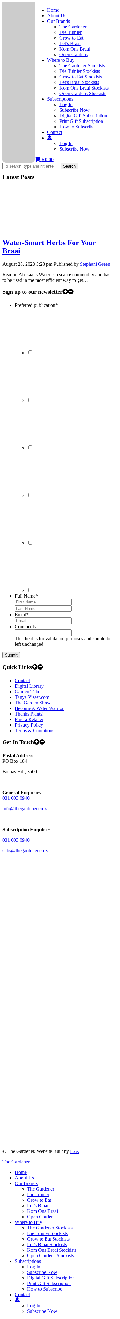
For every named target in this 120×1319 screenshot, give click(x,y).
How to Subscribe (76, 126)
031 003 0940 (16, 798)
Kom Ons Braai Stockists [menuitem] (51, 1250)
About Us (56, 15)
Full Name (26, 596)
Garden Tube (27, 691)
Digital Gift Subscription (83, 115)
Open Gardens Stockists (82, 93)
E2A (74, 1151)
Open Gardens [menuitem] (41, 1216)
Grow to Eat (71, 37)
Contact (54, 132)
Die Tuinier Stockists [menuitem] (47, 1233)
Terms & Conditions (34, 730)
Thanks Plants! (29, 713)
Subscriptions (60, 99)
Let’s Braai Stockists (79, 82)
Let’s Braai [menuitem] (37, 1205)
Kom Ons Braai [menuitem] (42, 1211)
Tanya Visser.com (32, 697)
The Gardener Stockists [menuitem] (50, 1227)
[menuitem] (17, 1300)
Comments (25, 626)
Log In (66, 104)
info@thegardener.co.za (25, 808)
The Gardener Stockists (82, 65)
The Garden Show (33, 702)
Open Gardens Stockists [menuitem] (50, 1255)
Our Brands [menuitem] (26, 1183)
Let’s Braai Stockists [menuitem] (47, 1244)
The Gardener (72, 26)
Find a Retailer (29, 719)
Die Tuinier (70, 32)
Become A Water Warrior (39, 708)
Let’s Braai (70, 43)
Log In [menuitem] (33, 1266)
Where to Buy (60, 60)
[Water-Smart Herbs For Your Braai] (48, 229)
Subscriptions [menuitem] (28, 1261)
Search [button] (69, 166)
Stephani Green (95, 264)
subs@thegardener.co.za (26, 850)
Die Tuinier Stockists (79, 71)
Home (53, 10)
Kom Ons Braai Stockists (84, 87)
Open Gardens (73, 54)
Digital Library (29, 686)
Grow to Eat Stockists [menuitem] (48, 1239)
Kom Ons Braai (74, 49)
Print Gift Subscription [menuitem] (49, 1283)
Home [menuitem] (21, 1172)
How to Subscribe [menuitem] (44, 1289)
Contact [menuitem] (22, 1294)
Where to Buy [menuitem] (28, 1222)
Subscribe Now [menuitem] (42, 1272)
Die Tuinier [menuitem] (38, 1194)
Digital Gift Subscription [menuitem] (51, 1277)
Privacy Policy (29, 725)
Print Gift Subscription (81, 121)
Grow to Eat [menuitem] (39, 1200)
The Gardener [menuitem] (40, 1189)
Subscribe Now (74, 110)
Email (22, 614)
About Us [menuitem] (24, 1177)
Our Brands (58, 21)
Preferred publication (36, 305)
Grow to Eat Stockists (80, 76)
